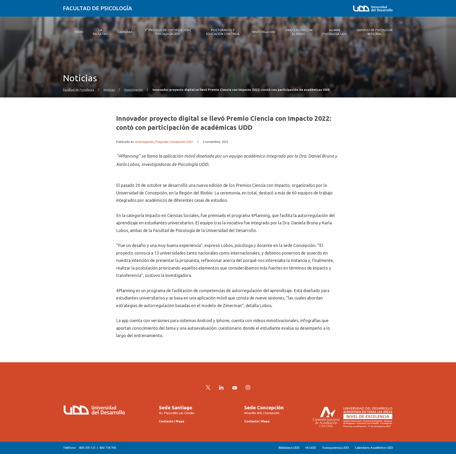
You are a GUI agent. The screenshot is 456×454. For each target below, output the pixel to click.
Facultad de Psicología (97, 8)
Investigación (133, 90)
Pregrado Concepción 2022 (174, 142)
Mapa (180, 421)
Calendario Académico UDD (374, 447)
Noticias (109, 90)
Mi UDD (310, 447)
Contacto (166, 421)
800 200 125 (87, 447)
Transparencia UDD (335, 447)
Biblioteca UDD (289, 447)
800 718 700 (108, 447)
